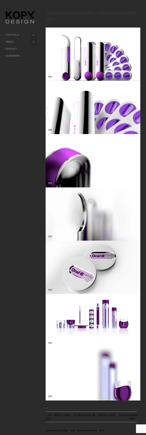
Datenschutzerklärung (87, 430)
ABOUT (10, 42)
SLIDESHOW (13, 56)
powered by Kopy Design (57, 430)
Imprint (102, 430)
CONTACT (11, 49)
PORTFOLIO (12, 35)
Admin (72, 430)
